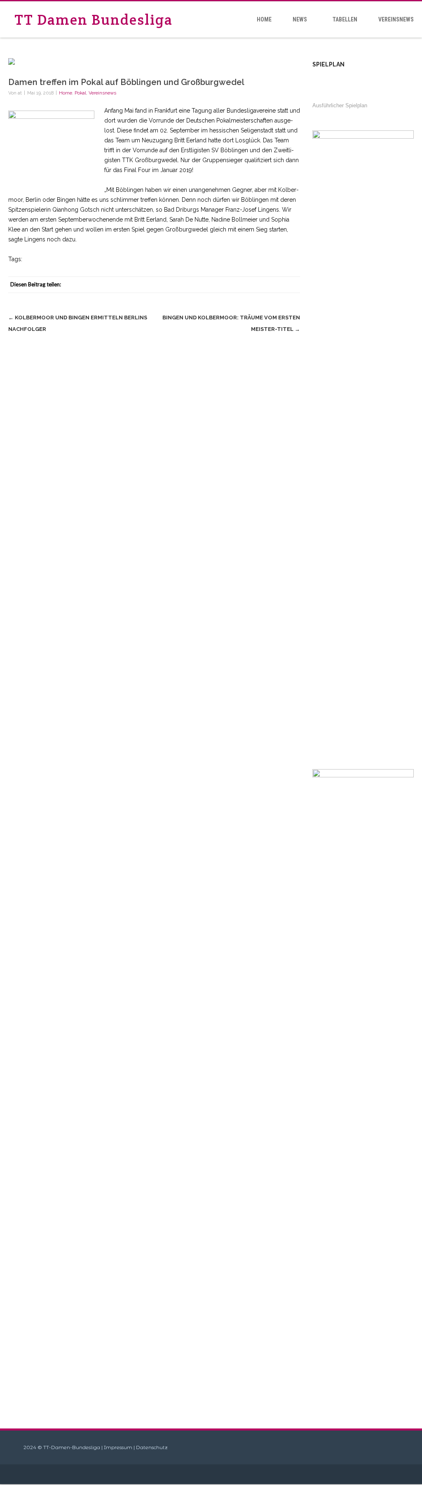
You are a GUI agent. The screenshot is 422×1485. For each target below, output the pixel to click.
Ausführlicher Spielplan (339, 105)
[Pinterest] (259, 284)
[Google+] (275, 284)
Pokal (80, 93)
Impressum (118, 1447)
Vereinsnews (396, 19)
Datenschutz (152, 1447)
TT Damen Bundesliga (93, 19)
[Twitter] (242, 284)
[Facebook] (226, 284)
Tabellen (345, 19)
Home (264, 19)
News (300, 19)
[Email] (292, 284)
